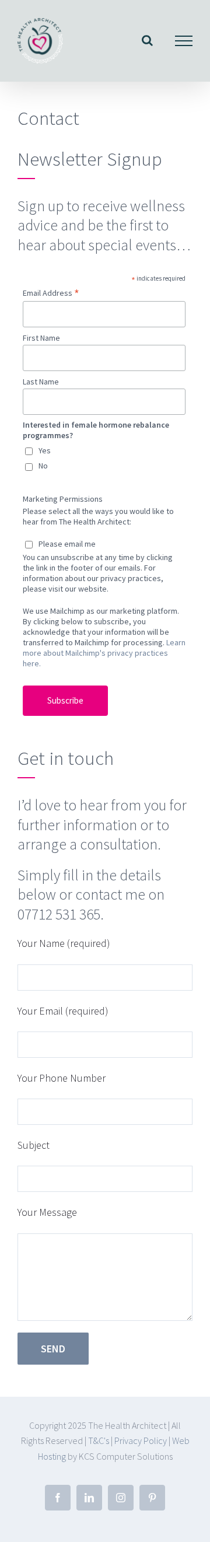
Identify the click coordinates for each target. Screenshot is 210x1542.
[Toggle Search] (147, 40)
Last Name (41, 381)
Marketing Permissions (63, 499)
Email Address (51, 292)
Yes (44, 450)
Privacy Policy (140, 1440)
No (43, 465)
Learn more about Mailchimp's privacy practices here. (104, 653)
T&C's (98, 1440)
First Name (41, 338)
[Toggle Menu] (184, 41)
